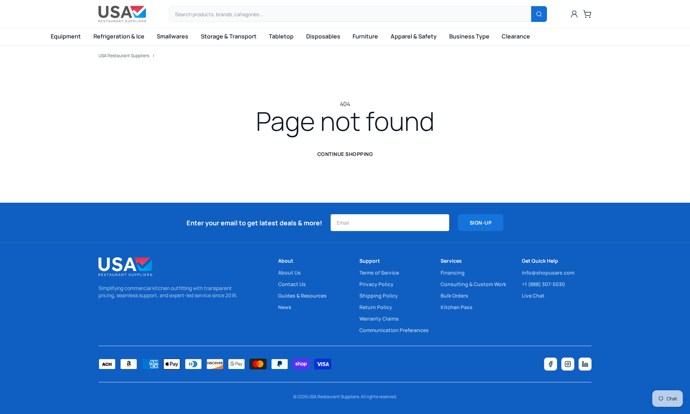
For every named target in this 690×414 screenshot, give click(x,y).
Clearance (516, 36)
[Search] (539, 14)
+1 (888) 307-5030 (543, 284)
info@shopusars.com (548, 272)
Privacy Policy (376, 284)
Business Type (469, 36)
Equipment (66, 36)
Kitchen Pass (457, 307)
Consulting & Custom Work (473, 284)
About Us (289, 272)
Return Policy (375, 307)
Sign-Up (481, 222)
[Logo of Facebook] (550, 364)
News (284, 307)
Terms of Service (379, 272)
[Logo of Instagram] (567, 364)
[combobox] (358, 14)
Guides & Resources (302, 295)
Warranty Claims (379, 318)
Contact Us (292, 284)
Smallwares (172, 36)
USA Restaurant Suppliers (123, 55)
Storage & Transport (229, 36)
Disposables (323, 36)
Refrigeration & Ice (118, 36)
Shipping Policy (378, 295)
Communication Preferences (394, 330)
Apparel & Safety (414, 36)
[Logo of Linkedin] (585, 364)
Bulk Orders (454, 295)
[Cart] (587, 14)
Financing (453, 272)
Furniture (365, 36)
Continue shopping (345, 154)
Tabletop (281, 36)
